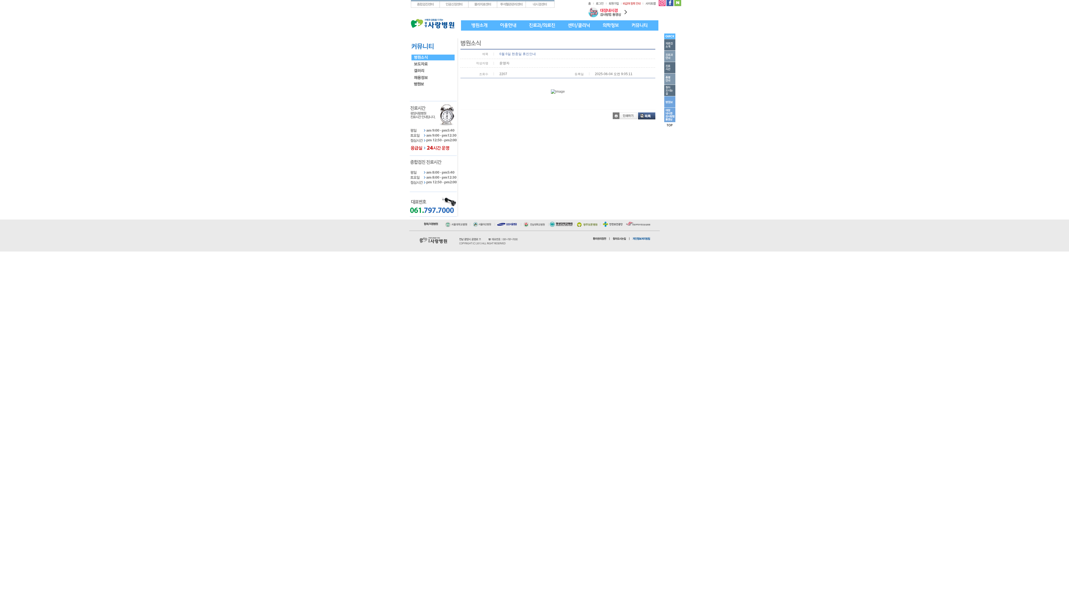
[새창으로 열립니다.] (457, 223)
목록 (647, 116)
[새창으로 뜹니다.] (662, 2)
